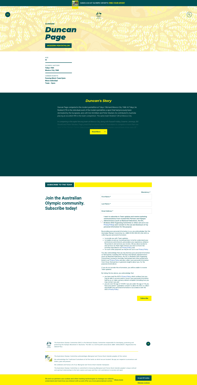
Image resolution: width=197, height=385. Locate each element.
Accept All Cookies (143, 378)
